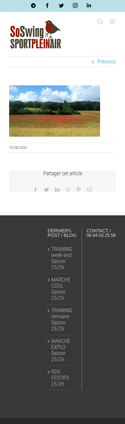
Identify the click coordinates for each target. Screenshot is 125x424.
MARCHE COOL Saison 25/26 (60, 289)
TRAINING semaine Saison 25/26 (62, 319)
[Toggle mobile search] (100, 21)
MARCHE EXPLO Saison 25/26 (60, 350)
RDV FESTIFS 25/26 (60, 378)
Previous (106, 61)
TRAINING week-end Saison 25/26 (62, 258)
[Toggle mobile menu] (113, 21)
